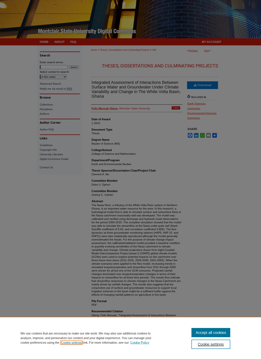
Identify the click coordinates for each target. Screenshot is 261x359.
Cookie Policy (139, 342)
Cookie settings (71, 342)
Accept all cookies (211, 332)
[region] (130, 338)
